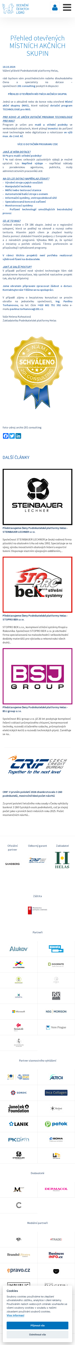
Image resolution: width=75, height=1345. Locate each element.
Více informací (15, 1315)
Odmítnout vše (37, 1334)
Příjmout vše (38, 1325)
